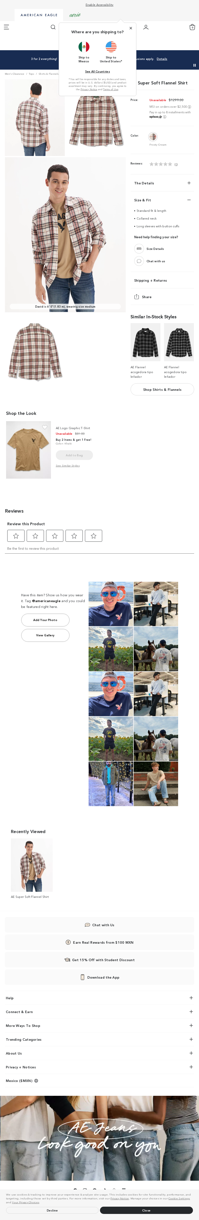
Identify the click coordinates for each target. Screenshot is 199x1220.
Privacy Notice (119, 1198)
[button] (41, 1202)
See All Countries (97, 71)
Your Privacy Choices (25, 1202)
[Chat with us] (139, 261)
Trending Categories (24, 1039)
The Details (144, 182)
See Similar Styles (68, 465)
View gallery (45, 635)
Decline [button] (52, 1210)
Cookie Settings (179, 1198)
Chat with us (156, 261)
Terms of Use (110, 89)
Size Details (155, 249)
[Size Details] (139, 249)
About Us (14, 1053)
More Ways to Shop (23, 1025)
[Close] (131, 28)
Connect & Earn (19, 1011)
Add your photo (45, 620)
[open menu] (6, 27)
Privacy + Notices (21, 1066)
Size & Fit (142, 199)
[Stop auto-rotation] (194, 65)
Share (147, 296)
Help (10, 997)
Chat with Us (103, 924)
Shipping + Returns (150, 280)
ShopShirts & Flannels (162, 389)
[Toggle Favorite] (44, 427)
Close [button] (146, 1210)
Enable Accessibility (100, 4)
